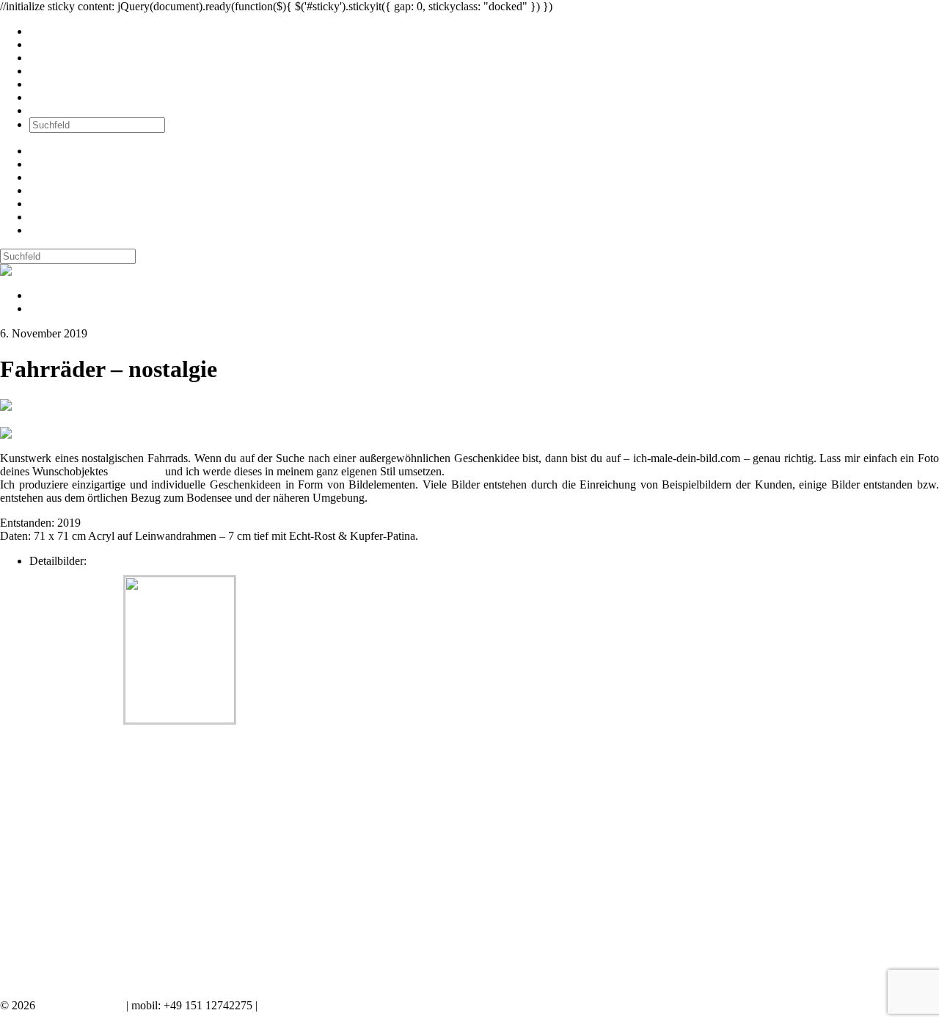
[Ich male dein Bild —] (48, 270)
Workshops (55, 71)
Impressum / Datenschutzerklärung (340, 1005)
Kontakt (48, 110)
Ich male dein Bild (80, 1005)
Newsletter (54, 84)
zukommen (136, 471)
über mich (52, 97)
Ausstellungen (62, 57)
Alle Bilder (55, 31)
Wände (45, 44)
